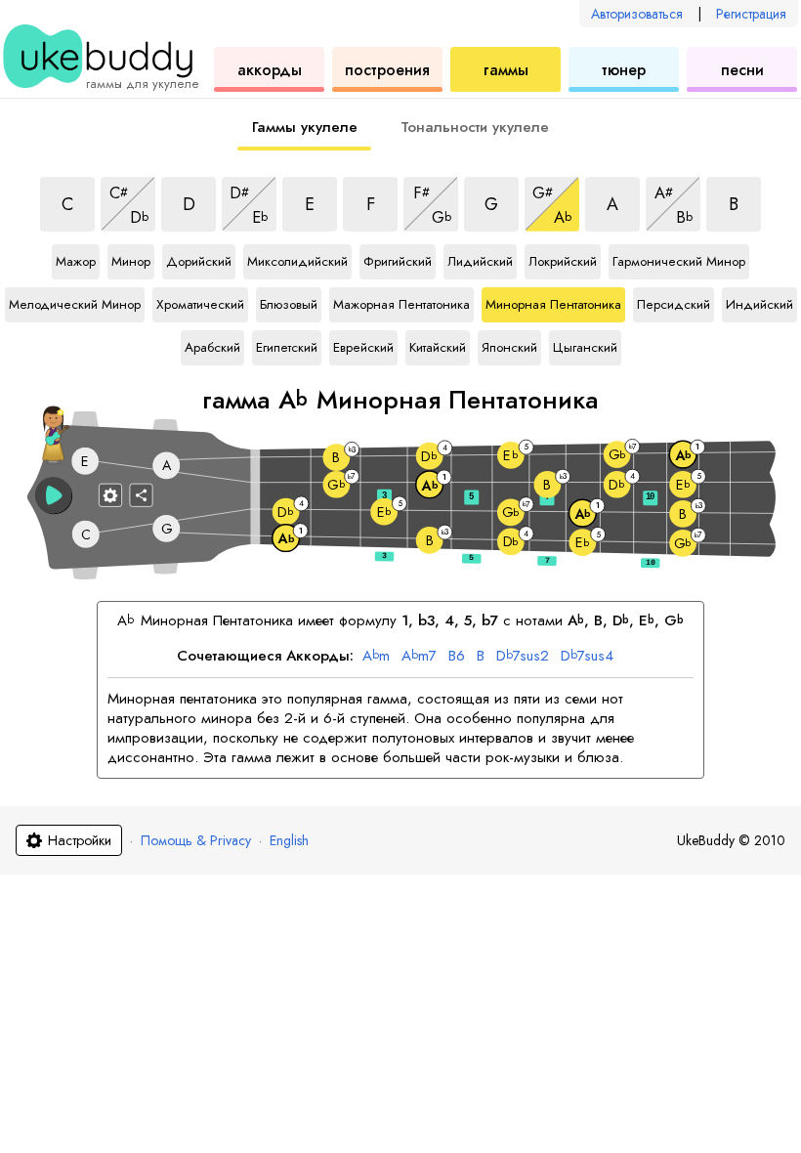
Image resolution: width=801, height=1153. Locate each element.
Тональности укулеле (474, 127)
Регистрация (751, 13)
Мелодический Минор (75, 301)
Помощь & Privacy (196, 840)
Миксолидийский (297, 258)
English (289, 840)
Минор (130, 258)
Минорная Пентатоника (553, 301)
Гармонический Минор (678, 258)
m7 (419, 656)
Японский (509, 344)
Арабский (212, 344)
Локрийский (562, 258)
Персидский (673, 301)
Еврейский (363, 344)
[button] (53, 495)
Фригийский (397, 258)
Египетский (286, 344)
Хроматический (200, 301)
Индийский (759, 301)
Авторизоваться (637, 13)
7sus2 (522, 656)
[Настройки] (110, 494)
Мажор (76, 258)
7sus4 (587, 656)
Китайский (437, 344)
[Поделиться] (141, 494)
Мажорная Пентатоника (401, 301)
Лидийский (480, 258)
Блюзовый (288, 301)
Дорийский (199, 258)
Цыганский (585, 344)
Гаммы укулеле (305, 127)
